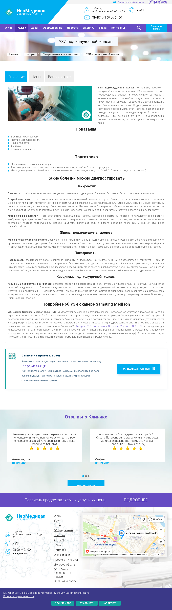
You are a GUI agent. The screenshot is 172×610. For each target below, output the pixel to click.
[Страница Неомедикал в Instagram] (160, 2)
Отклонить (86, 603)
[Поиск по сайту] (139, 28)
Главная (13, 54)
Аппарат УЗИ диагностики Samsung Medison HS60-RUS (108, 326)
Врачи (102, 27)
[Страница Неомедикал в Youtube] (156, 2)
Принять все (63, 603)
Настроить (110, 603)
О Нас (8, 27)
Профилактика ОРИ (66, 559)
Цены (34, 27)
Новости (72, 27)
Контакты (118, 27)
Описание (16, 77)
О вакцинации (62, 554)
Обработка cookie (65, 581)
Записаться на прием (136, 368)
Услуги (21, 27)
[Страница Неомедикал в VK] (165, 2)
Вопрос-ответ (59, 77)
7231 (16, 543)
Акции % (88, 27)
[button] (83, 476)
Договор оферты (64, 564)
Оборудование (52, 27)
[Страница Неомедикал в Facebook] (151, 2)
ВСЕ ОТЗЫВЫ (86, 485)
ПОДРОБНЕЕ (135, 500)
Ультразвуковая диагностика (60, 54)
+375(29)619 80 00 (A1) (35, 366)
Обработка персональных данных (63, 573)
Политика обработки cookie (18, 596)
